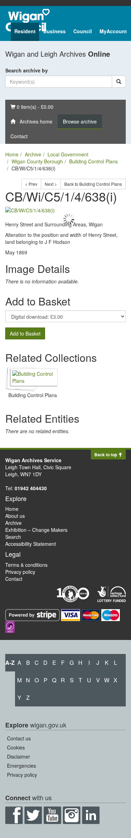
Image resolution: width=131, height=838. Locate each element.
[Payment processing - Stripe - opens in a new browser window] (33, 614)
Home (12, 154)
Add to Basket (25, 333)
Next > (51, 184)
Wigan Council (27, 20)
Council (82, 31)
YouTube (52, 815)
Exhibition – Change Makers (36, 529)
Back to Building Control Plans (93, 184)
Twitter (33, 815)
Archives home (33, 121)
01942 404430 (31, 488)
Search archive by (26, 70)
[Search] (119, 81)
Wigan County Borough (37, 161)
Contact (19, 136)
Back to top (106, 454)
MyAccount (113, 31)
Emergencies (21, 765)
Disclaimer (18, 756)
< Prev (31, 184)
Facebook (14, 815)
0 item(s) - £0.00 (31, 106)
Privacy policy (20, 571)
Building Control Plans (93, 161)
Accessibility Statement (30, 543)
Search (13, 536)
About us (15, 515)
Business (54, 31)
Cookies (16, 747)
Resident (25, 31)
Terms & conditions (26, 564)
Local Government (68, 154)
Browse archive (80, 121)
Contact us (19, 738)
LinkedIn (91, 815)
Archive (33, 154)
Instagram (71, 815)
